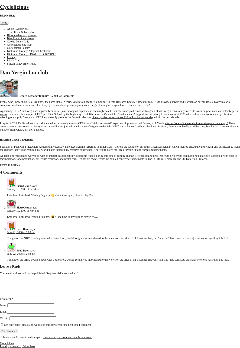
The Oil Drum (155, 158)
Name (3, 305)
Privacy (11, 57)
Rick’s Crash (14, 60)
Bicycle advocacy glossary (22, 35)
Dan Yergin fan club (24, 72)
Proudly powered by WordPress (17, 346)
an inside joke (58, 111)
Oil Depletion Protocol (194, 158)
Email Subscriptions (25, 32)
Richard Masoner (28, 95)
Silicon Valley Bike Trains (21, 63)
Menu (4, 22)
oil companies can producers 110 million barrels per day (122, 117)
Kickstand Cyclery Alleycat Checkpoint (29, 50)
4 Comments (66, 95)
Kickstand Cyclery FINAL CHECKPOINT (31, 54)
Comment (6, 298)
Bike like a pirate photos (20, 38)
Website (4, 318)
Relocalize (170, 158)
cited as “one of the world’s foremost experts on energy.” (196, 123)
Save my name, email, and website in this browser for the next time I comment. (48, 324)
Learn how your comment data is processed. (67, 337)
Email (3, 311)
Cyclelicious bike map (19, 44)
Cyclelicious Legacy (18, 47)
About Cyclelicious (17, 28)
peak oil (15, 164)
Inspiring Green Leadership (155, 146)
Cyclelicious (14, 7)
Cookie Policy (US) (18, 41)
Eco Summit (78, 146)
